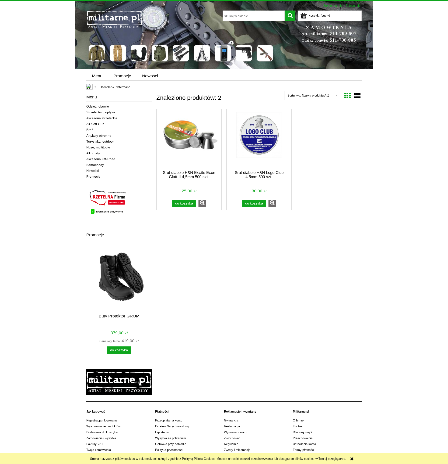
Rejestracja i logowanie (101, 420)
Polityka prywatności (169, 450)
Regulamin (231, 444)
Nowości (92, 171)
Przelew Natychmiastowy (172, 426)
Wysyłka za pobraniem (170, 438)
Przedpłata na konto (168, 420)
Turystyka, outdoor (100, 141)
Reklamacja (232, 426)
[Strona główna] (151, 38)
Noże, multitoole (98, 147)
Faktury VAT (94, 444)
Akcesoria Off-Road (100, 159)
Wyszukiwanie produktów (103, 426)
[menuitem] (97, 76)
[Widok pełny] (357, 95)
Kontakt (298, 426)
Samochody (95, 165)
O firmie (298, 420)
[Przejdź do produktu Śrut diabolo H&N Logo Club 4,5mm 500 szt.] (259, 141)
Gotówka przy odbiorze (170, 444)
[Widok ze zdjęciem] (347, 95)
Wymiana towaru (235, 432)
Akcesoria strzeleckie (101, 118)
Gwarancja (231, 420)
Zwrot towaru (232, 438)
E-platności (162, 432)
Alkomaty (93, 153)
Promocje (93, 176)
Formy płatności (304, 450)
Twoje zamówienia (98, 450)
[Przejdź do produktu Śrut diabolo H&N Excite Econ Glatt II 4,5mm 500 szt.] (189, 141)
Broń (89, 130)
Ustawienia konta (304, 444)
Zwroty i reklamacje (237, 450)
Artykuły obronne (98, 135)
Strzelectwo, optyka (100, 112)
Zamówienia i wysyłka (101, 438)
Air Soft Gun (95, 124)
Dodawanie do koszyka (102, 432)
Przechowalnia (302, 438)
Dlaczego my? (302, 432)
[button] (202, 203)
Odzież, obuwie (97, 106)
